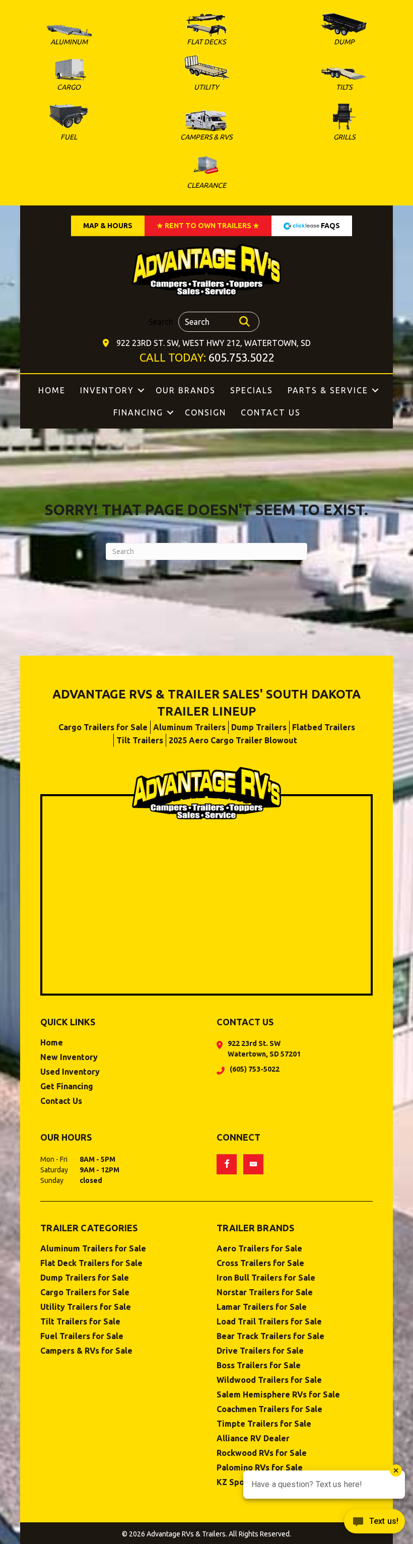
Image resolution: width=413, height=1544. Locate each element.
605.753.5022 (241, 357)
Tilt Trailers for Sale (80, 1321)
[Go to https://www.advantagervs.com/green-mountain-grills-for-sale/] (344, 123)
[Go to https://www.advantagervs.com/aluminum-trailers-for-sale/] (68, 37)
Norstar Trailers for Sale (265, 1292)
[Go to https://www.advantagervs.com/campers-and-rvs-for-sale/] (206, 127)
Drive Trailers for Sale (260, 1351)
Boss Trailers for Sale (259, 1365)
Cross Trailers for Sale (260, 1263)
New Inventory (69, 1057)
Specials (251, 390)
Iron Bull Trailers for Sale (266, 1278)
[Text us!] (374, 1523)
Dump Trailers (259, 727)
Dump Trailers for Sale (84, 1278)
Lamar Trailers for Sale (262, 1307)
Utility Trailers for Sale (85, 1307)
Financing (138, 412)
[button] (141, 390)
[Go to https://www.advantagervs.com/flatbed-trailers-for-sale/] (206, 31)
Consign (205, 412)
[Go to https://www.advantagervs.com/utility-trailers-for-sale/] (206, 75)
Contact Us (271, 412)
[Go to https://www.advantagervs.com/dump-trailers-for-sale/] (344, 31)
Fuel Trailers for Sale (81, 1336)
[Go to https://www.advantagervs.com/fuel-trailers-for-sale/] (68, 122)
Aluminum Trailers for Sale (93, 1248)
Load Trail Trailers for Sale (269, 1321)
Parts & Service (328, 390)
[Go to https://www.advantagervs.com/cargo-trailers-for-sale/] (68, 76)
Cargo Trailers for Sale (103, 727)
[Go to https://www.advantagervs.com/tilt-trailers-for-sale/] (344, 81)
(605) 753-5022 (255, 1069)
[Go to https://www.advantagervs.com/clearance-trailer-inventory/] (206, 171)
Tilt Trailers (139, 740)
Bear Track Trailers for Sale (270, 1336)
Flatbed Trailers (323, 727)
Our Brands (186, 390)
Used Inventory (70, 1072)
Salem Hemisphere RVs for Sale (278, 1394)
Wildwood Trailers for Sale (269, 1380)
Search (161, 321)
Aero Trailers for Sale (259, 1248)
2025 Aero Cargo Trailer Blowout (233, 740)
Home (51, 390)
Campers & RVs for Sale (86, 1351)
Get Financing (66, 1086)
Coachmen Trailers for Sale (269, 1409)
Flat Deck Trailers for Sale (91, 1263)
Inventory (107, 390)
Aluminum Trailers (189, 727)
